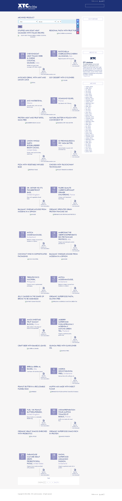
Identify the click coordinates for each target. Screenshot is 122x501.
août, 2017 (88, 105)
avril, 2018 (88, 92)
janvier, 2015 (88, 151)
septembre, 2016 (89, 121)
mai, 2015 (88, 145)
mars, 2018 (88, 94)
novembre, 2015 (89, 136)
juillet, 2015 (88, 142)
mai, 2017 (88, 109)
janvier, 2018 (88, 97)
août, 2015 (88, 141)
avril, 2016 (88, 129)
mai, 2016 (88, 127)
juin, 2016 (88, 126)
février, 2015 (88, 150)
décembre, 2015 (89, 135)
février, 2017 (88, 114)
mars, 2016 (88, 130)
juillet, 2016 (88, 124)
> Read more (86, 76)
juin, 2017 (88, 108)
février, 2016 (88, 132)
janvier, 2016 (88, 133)
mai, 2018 (88, 91)
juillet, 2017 (88, 106)
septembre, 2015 (89, 139)
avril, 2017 (88, 111)
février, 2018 (88, 95)
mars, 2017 (88, 112)
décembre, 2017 (89, 99)
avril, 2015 (88, 147)
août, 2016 (88, 123)
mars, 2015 (88, 148)
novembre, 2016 (89, 118)
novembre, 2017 (89, 100)
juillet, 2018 (88, 88)
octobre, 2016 (89, 120)
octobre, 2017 (89, 102)
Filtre (20, 26)
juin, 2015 (88, 144)
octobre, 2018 (89, 86)
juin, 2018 (88, 89)
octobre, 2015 (89, 138)
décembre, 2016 (89, 117)
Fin (58, 482)
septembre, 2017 (89, 103)
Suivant (55, 482)
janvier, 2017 (88, 115)
